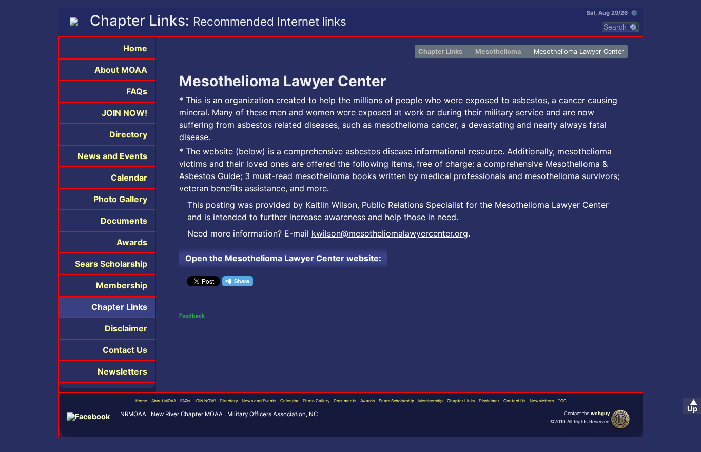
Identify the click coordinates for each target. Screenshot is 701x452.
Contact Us (125, 350)
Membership (121, 285)
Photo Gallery (120, 199)
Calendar (129, 177)
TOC (562, 400)
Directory (128, 134)
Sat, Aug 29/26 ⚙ (612, 12)
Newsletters (122, 371)
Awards (131, 242)
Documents (124, 220)
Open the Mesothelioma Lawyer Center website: (283, 258)
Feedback (192, 315)
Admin (580, 432)
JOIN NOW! (124, 113)
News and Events (112, 156)
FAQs (136, 91)
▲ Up (692, 405)
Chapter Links (119, 307)
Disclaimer (126, 328)
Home (135, 48)
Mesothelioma (498, 51)
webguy (600, 413)
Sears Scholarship (111, 264)
